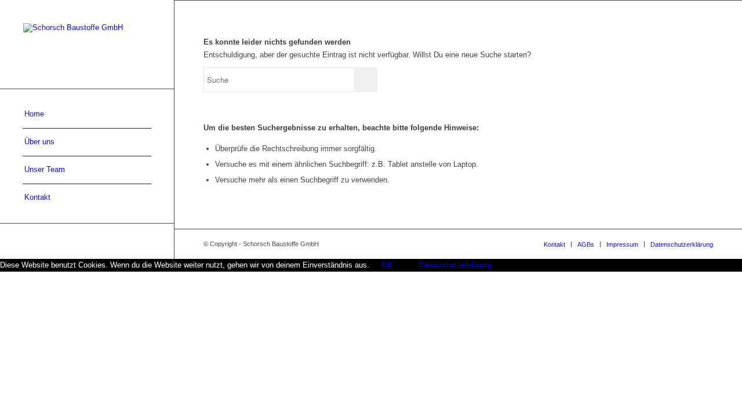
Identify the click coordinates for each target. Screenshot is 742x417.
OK (387, 265)
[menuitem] (87, 115)
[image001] (87, 44)
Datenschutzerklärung (455, 265)
